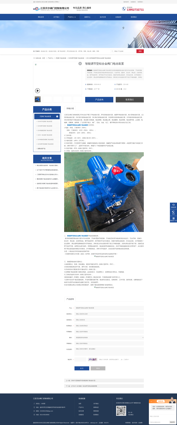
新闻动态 (96, 407)
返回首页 (126, 2)
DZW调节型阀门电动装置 (76, 58)
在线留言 (133, 2)
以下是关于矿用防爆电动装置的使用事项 (48, 170)
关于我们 (56, 17)
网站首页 (41, 17)
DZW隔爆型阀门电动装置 (45, 130)
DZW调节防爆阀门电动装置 (45, 144)
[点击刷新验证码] (92, 359)
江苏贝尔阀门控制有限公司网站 (50, 2)
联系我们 (140, 2)
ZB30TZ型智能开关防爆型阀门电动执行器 (83, 380)
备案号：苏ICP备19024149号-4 (80, 422)
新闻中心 (87, 17)
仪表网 (140, 422)
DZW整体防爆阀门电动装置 (45, 139)
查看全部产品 (41, 148)
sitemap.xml (93, 422)
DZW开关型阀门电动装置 (45, 121)
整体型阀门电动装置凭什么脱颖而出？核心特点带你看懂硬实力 (48, 179)
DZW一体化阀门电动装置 (45, 135)
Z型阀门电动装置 (61, 58)
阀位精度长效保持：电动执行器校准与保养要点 (48, 165)
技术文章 (103, 17)
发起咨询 (172, 422)
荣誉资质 (96, 411)
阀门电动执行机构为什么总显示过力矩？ (48, 188)
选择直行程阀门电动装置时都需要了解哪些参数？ (48, 183)
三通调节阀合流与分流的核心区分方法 (48, 174)
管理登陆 (128, 422)
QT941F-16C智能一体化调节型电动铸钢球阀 (84, 386)
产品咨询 (99, 99)
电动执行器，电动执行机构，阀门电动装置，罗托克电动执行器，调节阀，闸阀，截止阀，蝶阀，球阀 (70, 51)
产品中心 (71, 17)
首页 (43, 58)
